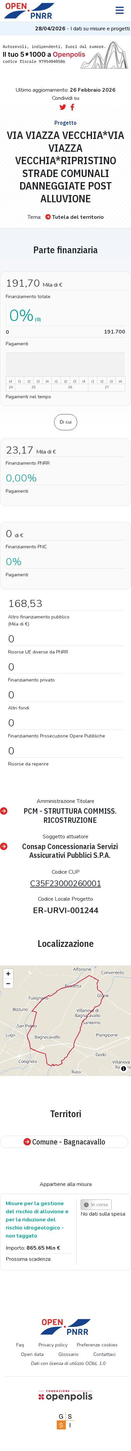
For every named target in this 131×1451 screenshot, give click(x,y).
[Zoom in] (8, 974)
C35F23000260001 (65, 883)
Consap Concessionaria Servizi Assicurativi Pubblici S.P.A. (70, 851)
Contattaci (104, 1354)
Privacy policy (53, 1345)
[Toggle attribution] (124, 1069)
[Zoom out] (8, 983)
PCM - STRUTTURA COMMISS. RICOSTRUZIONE (70, 815)
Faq (20, 1345)
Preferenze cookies (97, 1345)
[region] (65, 1020)
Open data (32, 1354)
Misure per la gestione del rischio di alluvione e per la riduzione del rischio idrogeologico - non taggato (37, 1220)
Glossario (68, 1354)
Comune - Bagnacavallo (68, 1141)
